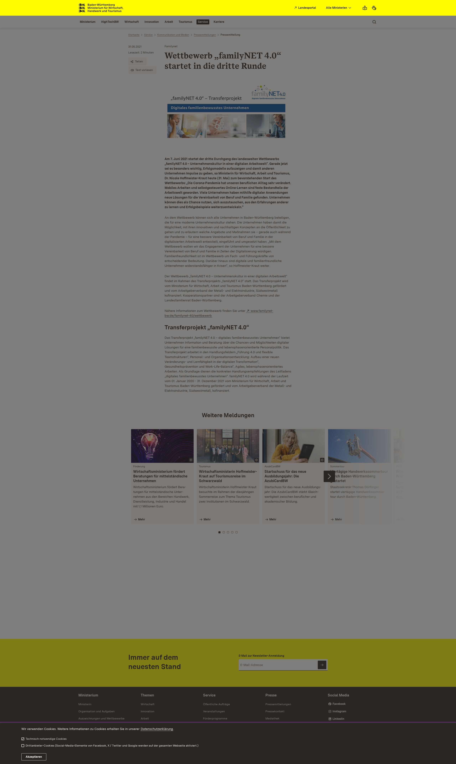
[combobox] (339, 8)
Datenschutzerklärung (157, 729)
